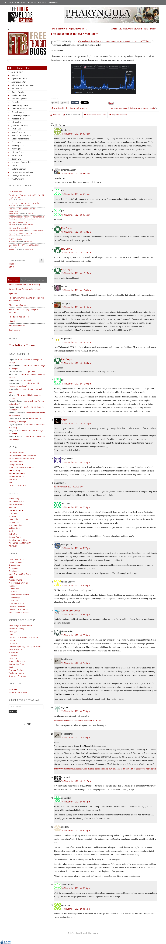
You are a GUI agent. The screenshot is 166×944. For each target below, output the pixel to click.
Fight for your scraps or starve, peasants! (26, 233)
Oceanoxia (16, 142)
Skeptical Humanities (18, 540)
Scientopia (13, 600)
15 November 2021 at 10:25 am (76, 273)
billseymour (28, 241)
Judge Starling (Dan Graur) (20, 574)
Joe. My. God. (14, 522)
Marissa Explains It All (21, 135)
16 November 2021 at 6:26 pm (75, 888)
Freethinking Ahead (20, 105)
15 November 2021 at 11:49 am (76, 363)
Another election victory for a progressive (26, 217)
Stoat (11, 667)
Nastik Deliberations (20, 139)
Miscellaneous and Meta (96, 115)
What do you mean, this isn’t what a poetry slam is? (133, 29)
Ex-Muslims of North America (21, 467)
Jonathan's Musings (20, 125)
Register (12, 264)
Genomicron (14, 568)
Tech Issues (31, 2)
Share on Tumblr (75, 102)
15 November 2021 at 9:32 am (75, 194)
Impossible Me (18, 119)
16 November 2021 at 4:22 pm (75, 830)
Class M (12, 634)
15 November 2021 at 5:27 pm (75, 548)
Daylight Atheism (19, 95)
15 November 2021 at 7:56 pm (75, 711)
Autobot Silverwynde (70, 611)
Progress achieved (17, 325)
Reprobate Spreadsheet (22, 162)
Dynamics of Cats (16, 649)
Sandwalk (13, 479)
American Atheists (16, 452)
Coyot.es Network (16, 559)
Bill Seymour (17, 88)
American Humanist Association (22, 455)
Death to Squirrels (19, 98)
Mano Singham (18, 132)
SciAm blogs (14, 588)
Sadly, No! (13, 534)
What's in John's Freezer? (19, 612)
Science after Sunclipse (19, 594)
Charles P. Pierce (16, 510)
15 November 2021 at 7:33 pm (75, 635)
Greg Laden (14, 652)
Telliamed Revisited (17, 606)
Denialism (13, 643)
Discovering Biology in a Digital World (25, 646)
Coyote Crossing (15, 562)
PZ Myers (27, 205)
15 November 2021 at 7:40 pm (75, 663)
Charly (24, 200)
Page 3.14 (13, 658)
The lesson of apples (18, 305)
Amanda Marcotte (16, 501)
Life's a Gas (16, 129)
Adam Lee (31, 213)
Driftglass (13, 513)
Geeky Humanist (19, 112)
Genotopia (13, 571)
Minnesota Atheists (17, 473)
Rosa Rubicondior (16, 476)
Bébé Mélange (28, 224)
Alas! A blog (14, 498)
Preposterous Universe (18, 583)
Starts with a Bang (16, 664)
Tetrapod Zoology (16, 670)
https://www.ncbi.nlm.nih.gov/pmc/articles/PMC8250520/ (77, 720)
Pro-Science (17, 155)
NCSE (11, 577)
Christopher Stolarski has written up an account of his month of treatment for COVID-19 (114, 41)
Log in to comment (119, 115)
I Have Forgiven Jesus (21, 115)
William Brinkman (38, 230)
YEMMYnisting (18, 179)
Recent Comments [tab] (28, 280)
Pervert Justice (18, 145)
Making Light (14, 528)
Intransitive (16, 122)
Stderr (14, 165)
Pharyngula (16, 149)
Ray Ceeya (66, 228)
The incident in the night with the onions (70, 29)
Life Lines (13, 655)
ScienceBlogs (14, 597)
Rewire (12, 531)
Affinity (15, 75)
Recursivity (16, 159)
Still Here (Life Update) (18, 228)
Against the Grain (19, 78)
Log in (11, 267)
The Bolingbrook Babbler (22, 172)
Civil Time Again (15, 239)
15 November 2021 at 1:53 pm (75, 462)
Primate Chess (18, 152)
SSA (10, 482)
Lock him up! (14, 330)
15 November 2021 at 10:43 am (76, 290)
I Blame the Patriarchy (18, 519)
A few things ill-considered (20, 625)
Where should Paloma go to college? (24, 289)
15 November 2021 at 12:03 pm (76, 383)
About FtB (9, 2)
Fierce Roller (17, 102)
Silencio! (12, 321)
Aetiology (12, 631)
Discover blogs (15, 565)
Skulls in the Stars (16, 603)
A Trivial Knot (17, 72)
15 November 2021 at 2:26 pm (75, 507)
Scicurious (13, 591)
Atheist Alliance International (21, 458)
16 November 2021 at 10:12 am (76, 781)
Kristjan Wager (29, 249)
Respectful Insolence (18, 661)
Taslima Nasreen (19, 169)
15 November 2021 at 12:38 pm (76, 423)
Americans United (16, 504)
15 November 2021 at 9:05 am (75, 173)
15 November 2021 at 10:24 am (76, 231)
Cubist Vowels (18, 92)
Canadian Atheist (16, 461)
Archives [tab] (40, 280)
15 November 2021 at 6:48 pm (75, 614)
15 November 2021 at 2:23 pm (68, 486)
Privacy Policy (20, 2)
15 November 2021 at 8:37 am (75, 133)
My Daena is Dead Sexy (19, 222)
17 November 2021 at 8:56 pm (75, 908)
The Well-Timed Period (18, 609)
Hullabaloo (13, 516)
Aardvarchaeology (16, 628)
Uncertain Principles (17, 676)
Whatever (13, 546)
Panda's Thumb (15, 580)
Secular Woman (15, 537)
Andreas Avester (19, 82)
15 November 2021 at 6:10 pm (75, 585)
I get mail (13, 293)
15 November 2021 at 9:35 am (75, 214)
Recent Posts (53, 2)
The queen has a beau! (19, 317)
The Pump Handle (16, 673)
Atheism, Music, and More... (24, 85)
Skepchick (13, 689)
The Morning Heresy (17, 485)
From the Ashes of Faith (22, 108)
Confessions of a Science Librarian (23, 637)
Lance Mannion (15, 525)
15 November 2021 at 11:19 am (76, 307)
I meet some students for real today (24, 203)
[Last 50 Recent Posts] (15, 191)
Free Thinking (14, 470)
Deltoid (12, 640)
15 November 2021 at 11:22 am (76, 342)
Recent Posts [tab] (13, 280)
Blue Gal (12, 507)
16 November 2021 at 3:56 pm (75, 801)
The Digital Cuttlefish (21, 175)
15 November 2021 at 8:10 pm (75, 737)
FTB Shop (42, 2)
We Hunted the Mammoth (20, 543)
